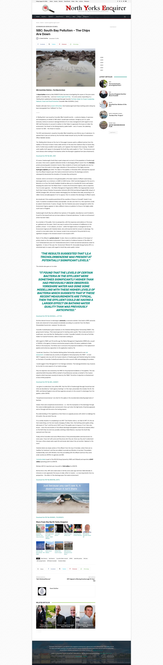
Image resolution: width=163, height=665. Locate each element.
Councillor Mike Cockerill (62, 558)
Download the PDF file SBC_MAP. (46, 156)
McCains (86, 558)
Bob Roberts (52, 558)
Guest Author (44, 38)
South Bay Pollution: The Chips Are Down (40, 535)
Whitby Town (112, 123)
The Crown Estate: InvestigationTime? (46, 625)
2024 (101, 62)
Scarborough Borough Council (52, 22)
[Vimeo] (124, 1)
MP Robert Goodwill (51, 560)
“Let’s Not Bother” (57, 534)
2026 (101, 57)
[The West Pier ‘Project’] (103, 115)
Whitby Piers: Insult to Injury (58, 551)
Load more (112, 132)
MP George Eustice (41, 560)
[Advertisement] (113, 38)
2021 (101, 70)
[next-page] (40, 631)
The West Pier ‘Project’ (116, 115)
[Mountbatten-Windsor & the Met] (85, 617)
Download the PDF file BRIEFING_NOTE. (48, 480)
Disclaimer (78, 656)
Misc (110, 81)
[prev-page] (37, 631)
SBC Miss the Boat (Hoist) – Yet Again (40, 552)
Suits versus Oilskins (49, 551)
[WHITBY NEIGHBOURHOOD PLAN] (103, 125)
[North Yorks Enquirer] (48, 8)
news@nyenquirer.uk (97, 650)
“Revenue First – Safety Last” (68, 534)
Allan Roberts (44, 558)
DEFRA (70, 558)
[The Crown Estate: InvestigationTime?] (46, 617)
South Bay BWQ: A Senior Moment (78, 534)
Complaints (85, 656)
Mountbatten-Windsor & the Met (85, 625)
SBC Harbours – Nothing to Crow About (68, 552)
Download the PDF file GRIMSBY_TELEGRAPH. (50, 517)
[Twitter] (122, 1)
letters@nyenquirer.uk (106, 653)
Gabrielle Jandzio (78, 558)
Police (110, 102)
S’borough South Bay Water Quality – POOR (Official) (50, 536)
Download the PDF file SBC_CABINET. (47, 382)
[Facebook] (118, 1)
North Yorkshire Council (115, 113)
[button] (125, 17)
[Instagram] (120, 1)
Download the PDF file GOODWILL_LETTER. (49, 316)
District (42, 22)
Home (37, 22)
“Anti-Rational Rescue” (43, 579)
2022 (101, 67)
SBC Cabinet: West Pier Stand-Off (87, 535)
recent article (56, 106)
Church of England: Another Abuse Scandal (65, 625)
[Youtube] (126, 1)
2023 (101, 65)
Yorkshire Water (62, 560)
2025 (101, 60)
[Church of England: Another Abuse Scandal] (65, 617)
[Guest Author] (37, 38)
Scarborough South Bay (64, 97)
